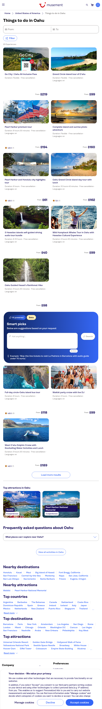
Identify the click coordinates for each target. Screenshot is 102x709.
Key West (83, 630)
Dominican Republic (13, 605)
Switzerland (67, 602)
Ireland (52, 605)
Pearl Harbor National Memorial (30, 590)
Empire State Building (62, 648)
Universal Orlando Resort (15, 642)
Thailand (83, 608)
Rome (90, 624)
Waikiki (6, 590)
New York (32, 624)
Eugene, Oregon (78, 579)
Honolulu (7, 572)
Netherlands (21, 608)
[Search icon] (87, 5)
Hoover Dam (9, 648)
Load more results (51, 475)
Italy (74, 605)
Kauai (19, 572)
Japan (84, 605)
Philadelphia (68, 630)
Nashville (26, 630)
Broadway (64, 645)
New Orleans (51, 630)
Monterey (50, 575)
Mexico (6, 608)
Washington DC (58, 627)
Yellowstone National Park (16, 645)
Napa (61, 575)
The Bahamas (38, 602)
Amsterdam (47, 624)
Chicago (29, 627)
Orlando (42, 627)
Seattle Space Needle (44, 645)
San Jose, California (78, 575)
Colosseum (41, 648)
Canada (53, 602)
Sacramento (30, 579)
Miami (18, 627)
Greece (41, 605)
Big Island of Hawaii (44, 572)
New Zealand (37, 608)
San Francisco (10, 575)
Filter (12, 38)
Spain (30, 605)
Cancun (74, 627)
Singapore (70, 608)
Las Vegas (87, 627)
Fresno (62, 579)
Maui (28, 572)
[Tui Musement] (51, 5)
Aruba (38, 630)
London (6, 627)
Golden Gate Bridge (43, 642)
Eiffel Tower (25, 648)
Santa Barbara (47, 579)
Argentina (8, 602)
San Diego (78, 624)
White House (80, 645)
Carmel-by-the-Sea (31, 575)
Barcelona (8, 624)
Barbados (22, 602)
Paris (20, 624)
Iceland (64, 605)
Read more (9, 613)
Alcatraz (81, 648)
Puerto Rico (54, 608)
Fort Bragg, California (69, 572)
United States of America (27, 13)
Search (89, 336)
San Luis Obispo (11, 579)
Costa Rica (82, 602)
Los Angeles (63, 624)
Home (7, 13)
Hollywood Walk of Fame (69, 642)
